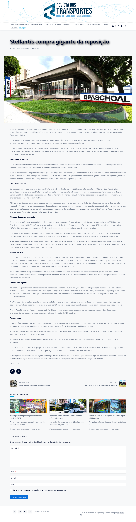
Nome (13, 472)
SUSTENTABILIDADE (94, 24)
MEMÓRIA (14, 28)
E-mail (13, 478)
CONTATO (48, 24)
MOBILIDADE (79, 24)
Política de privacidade (43, 512)
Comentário (15, 448)
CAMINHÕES (67, 24)
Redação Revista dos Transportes (20, 48)
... (27, 424)
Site (12, 484)
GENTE (106, 24)
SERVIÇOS (22, 28)
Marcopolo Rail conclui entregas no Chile (27, 24)
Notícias (58, 24)
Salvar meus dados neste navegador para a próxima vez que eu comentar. (39, 490)
